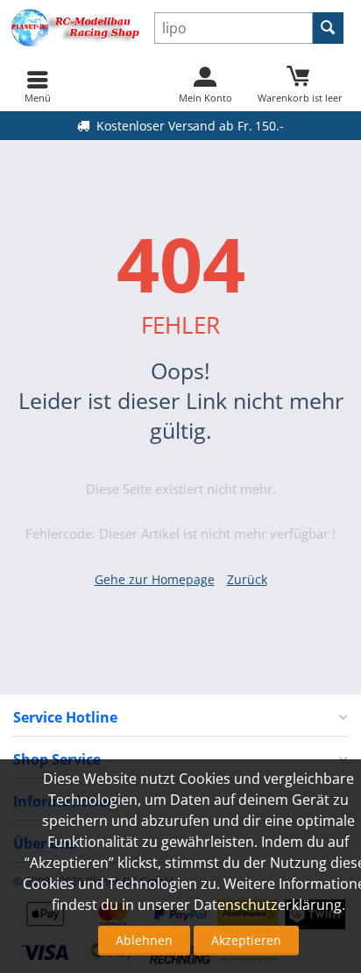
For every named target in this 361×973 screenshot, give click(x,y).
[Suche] (328, 28)
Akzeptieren (246, 940)
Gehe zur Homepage (155, 579)
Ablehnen (144, 940)
